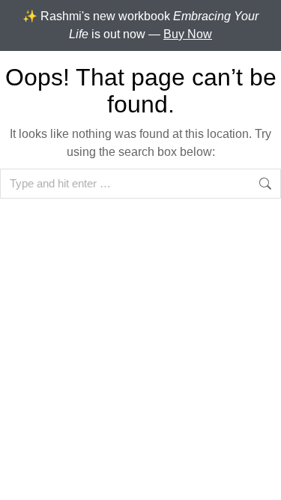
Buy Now (187, 34)
